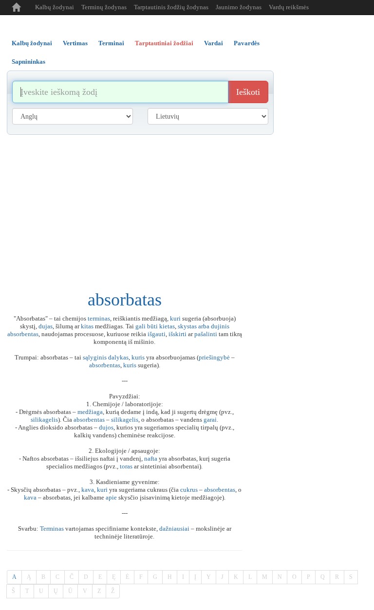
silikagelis (44, 419)
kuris (138, 357)
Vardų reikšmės (289, 7)
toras (126, 466)
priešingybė (214, 357)
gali (140, 326)
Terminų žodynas (104, 7)
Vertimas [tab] (75, 43)
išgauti (157, 334)
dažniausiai (174, 528)
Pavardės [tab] (247, 43)
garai (210, 419)
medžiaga (90, 411)
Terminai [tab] (111, 43)
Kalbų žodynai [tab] (32, 43)
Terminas (52, 528)
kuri (175, 318)
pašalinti (205, 334)
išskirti (177, 334)
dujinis (220, 326)
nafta (150, 458)
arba (203, 326)
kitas (87, 326)
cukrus (189, 489)
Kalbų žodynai (54, 7)
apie (111, 497)
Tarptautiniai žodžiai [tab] (164, 43)
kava (87, 489)
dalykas (118, 357)
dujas (45, 326)
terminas (99, 318)
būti (152, 326)
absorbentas (22, 334)
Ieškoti (248, 92)
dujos (106, 427)
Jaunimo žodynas (239, 7)
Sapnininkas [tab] (28, 61)
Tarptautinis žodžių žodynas (171, 7)
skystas (187, 326)
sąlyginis (95, 357)
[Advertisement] (187, 208)
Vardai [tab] (213, 43)
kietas (167, 326)
